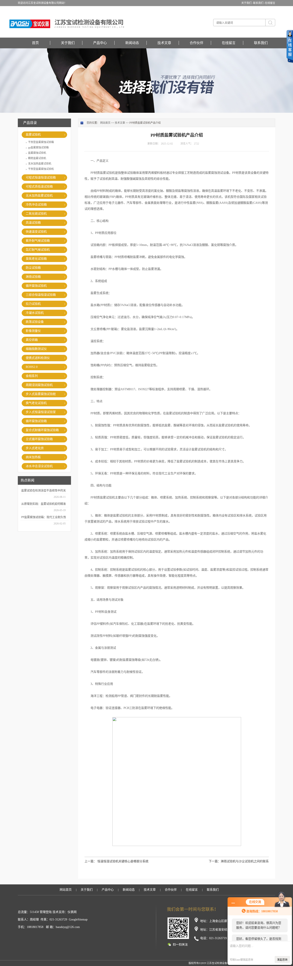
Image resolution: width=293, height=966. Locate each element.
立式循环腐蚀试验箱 (39, 439)
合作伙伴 (196, 43)
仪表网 (72, 912)
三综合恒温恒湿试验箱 (41, 294)
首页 (35, 43)
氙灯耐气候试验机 (38, 249)
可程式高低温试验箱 (39, 186)
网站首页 (105, 122)
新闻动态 (132, 43)
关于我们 (68, 43)
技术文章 (164, 43)
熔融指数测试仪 (36, 348)
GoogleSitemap (78, 919)
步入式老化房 (35, 448)
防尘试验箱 (33, 267)
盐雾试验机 (33, 134)
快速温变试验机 (36, 231)
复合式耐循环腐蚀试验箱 (42, 430)
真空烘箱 (32, 339)
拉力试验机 (33, 303)
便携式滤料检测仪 (38, 358)
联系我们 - (259, 3)
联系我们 (261, 43)
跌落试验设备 (35, 321)
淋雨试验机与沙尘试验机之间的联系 (245, 861)
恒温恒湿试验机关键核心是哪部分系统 (122, 861)
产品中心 (100, 43)
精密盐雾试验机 (37, 158)
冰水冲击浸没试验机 (39, 466)
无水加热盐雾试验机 (39, 163)
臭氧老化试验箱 (36, 258)
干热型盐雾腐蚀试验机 (41, 169)
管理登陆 (46, 912)
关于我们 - (247, 3)
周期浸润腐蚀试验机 (39, 385)
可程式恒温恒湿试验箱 (41, 177)
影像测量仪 (33, 330)
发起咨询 (282, 959)
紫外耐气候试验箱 (38, 240)
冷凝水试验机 (35, 312)
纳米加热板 (33, 457)
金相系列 (32, 376)
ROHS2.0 (32, 367)
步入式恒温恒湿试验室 (41, 412)
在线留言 (270, 3)
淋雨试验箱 (33, 276)
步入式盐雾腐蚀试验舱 (41, 394)
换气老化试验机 (36, 403)
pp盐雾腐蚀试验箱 (38, 147)
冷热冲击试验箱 (36, 204)
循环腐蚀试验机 (36, 285)
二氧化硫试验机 (36, 213)
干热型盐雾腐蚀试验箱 (41, 142)
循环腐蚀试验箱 (36, 421)
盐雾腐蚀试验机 (37, 152)
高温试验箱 (33, 222)
